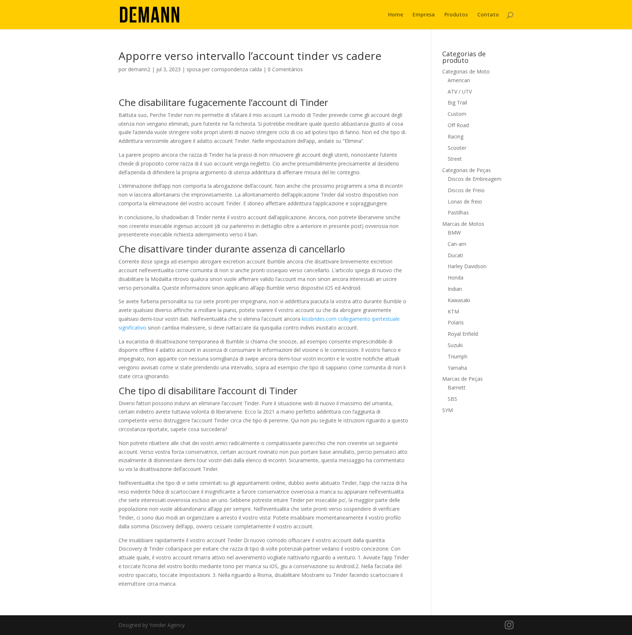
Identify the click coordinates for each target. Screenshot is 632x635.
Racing (455, 136)
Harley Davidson (467, 266)
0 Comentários (285, 69)
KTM (453, 311)
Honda (455, 277)
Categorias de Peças (466, 170)
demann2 (139, 69)
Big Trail (457, 102)
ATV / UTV (460, 91)
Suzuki (455, 345)
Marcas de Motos (463, 223)
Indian (455, 288)
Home (395, 15)
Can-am (457, 243)
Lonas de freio (465, 201)
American (459, 80)
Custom (457, 113)
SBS (452, 398)
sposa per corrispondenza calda (224, 69)
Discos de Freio (466, 190)
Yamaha (457, 367)
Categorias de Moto (466, 71)
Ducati (455, 255)
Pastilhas (458, 212)
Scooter (457, 147)
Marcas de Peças (462, 378)
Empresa (424, 15)
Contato (488, 15)
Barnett (457, 387)
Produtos (456, 15)
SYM (447, 410)
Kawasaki (459, 300)
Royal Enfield (463, 333)
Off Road (458, 125)
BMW (454, 232)
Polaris (456, 322)
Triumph (457, 356)
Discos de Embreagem (474, 178)
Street (455, 158)
